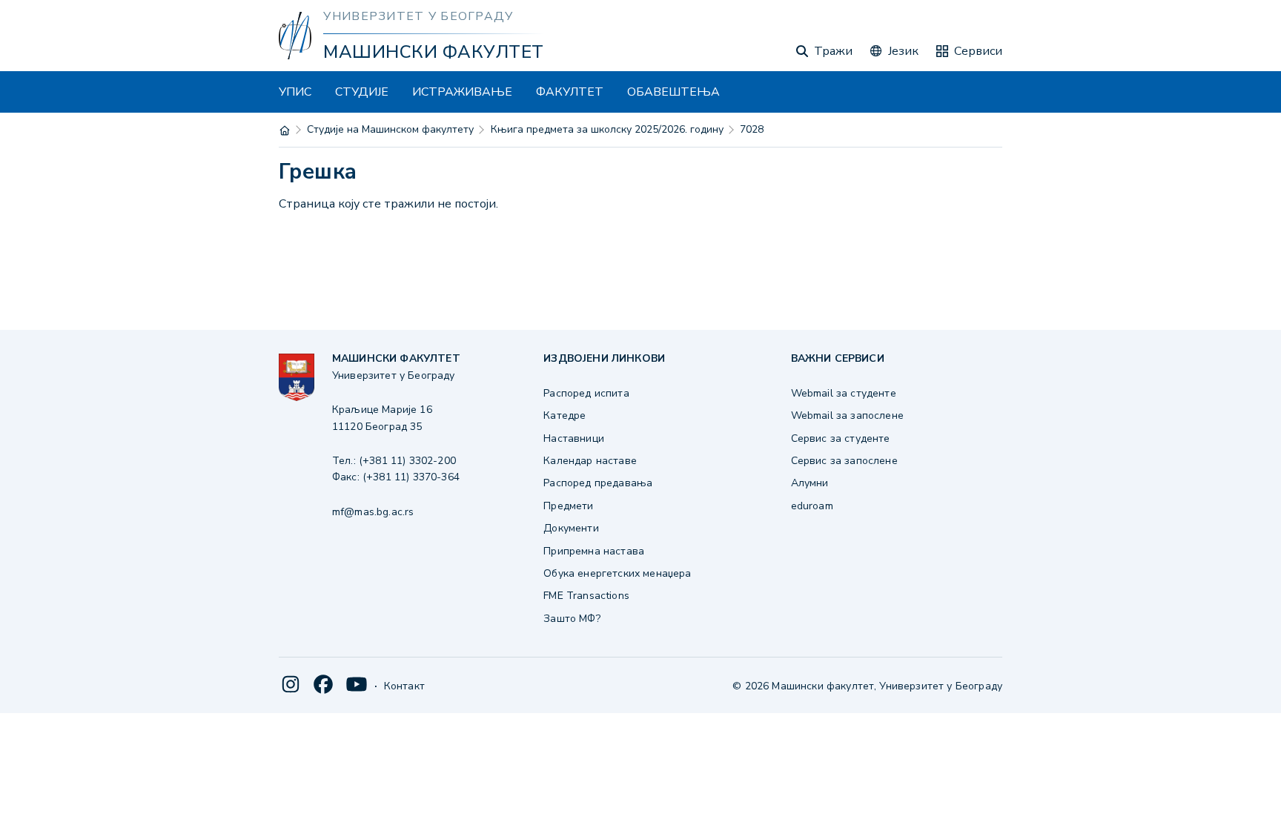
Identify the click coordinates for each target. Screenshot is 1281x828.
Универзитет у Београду (418, 16)
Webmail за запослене (847, 415)
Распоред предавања (597, 483)
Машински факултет (433, 52)
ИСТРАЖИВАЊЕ (462, 92)
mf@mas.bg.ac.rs (373, 512)
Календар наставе (590, 461)
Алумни (810, 483)
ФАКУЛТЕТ (569, 92)
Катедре (564, 415)
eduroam (812, 506)
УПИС (295, 92)
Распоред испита (586, 393)
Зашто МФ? (571, 619)
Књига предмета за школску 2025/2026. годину (607, 129)
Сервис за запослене (844, 461)
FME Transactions (586, 596)
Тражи (833, 51)
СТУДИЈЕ (361, 92)
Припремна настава (593, 551)
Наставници (573, 438)
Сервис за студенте (840, 438)
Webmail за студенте (843, 393)
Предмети (568, 506)
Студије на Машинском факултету (390, 129)
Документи (570, 528)
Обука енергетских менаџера (617, 573)
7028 (752, 129)
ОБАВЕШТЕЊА (673, 92)
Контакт (404, 686)
